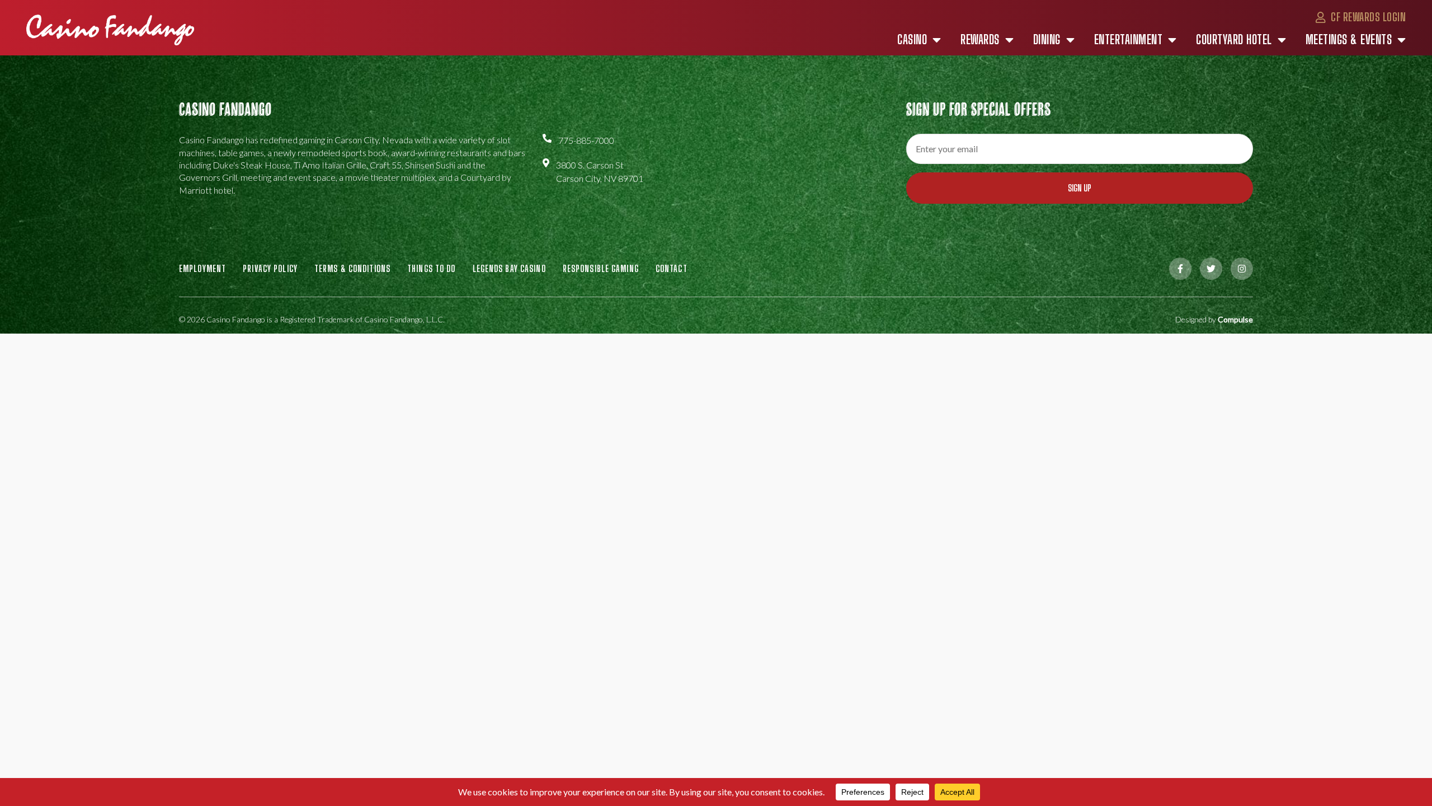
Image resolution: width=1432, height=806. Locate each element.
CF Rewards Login (1367, 17)
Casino (912, 39)
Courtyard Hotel (1234, 39)
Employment (202, 268)
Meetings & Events (1349, 39)
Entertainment (1128, 39)
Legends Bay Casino (509, 268)
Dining (1047, 39)
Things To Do (431, 268)
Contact (671, 268)
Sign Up (1079, 187)
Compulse (1235, 319)
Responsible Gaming (601, 268)
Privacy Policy (270, 268)
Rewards (980, 39)
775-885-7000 (586, 140)
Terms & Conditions (352, 268)
